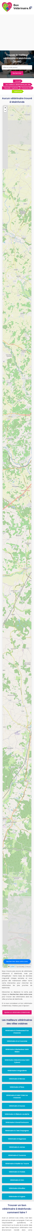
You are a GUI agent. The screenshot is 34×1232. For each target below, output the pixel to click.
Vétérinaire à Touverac (17, 1155)
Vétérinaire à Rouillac (17, 1188)
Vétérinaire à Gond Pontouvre (17, 1122)
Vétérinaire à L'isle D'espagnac (17, 1131)
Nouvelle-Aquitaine (11, 88)
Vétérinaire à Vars (17, 1180)
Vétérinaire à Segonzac (17, 1139)
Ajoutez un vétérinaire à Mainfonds (17, 1012)
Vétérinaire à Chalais (17, 1172)
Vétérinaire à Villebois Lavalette (17, 1114)
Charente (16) (26, 88)
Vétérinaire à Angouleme (17, 1070)
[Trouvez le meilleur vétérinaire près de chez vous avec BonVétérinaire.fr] (17, 11)
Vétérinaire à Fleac (17, 1087)
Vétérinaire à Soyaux (17, 1106)
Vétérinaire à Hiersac (17, 1079)
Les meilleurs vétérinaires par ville (17, 84)
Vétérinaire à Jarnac (17, 1147)
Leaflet (12, 966)
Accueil (18, 81)
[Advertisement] (17, 32)
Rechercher (17, 73)
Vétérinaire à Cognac (17, 1196)
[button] (5, 107)
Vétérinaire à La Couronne (17, 1041)
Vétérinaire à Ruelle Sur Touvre (17, 1163)
